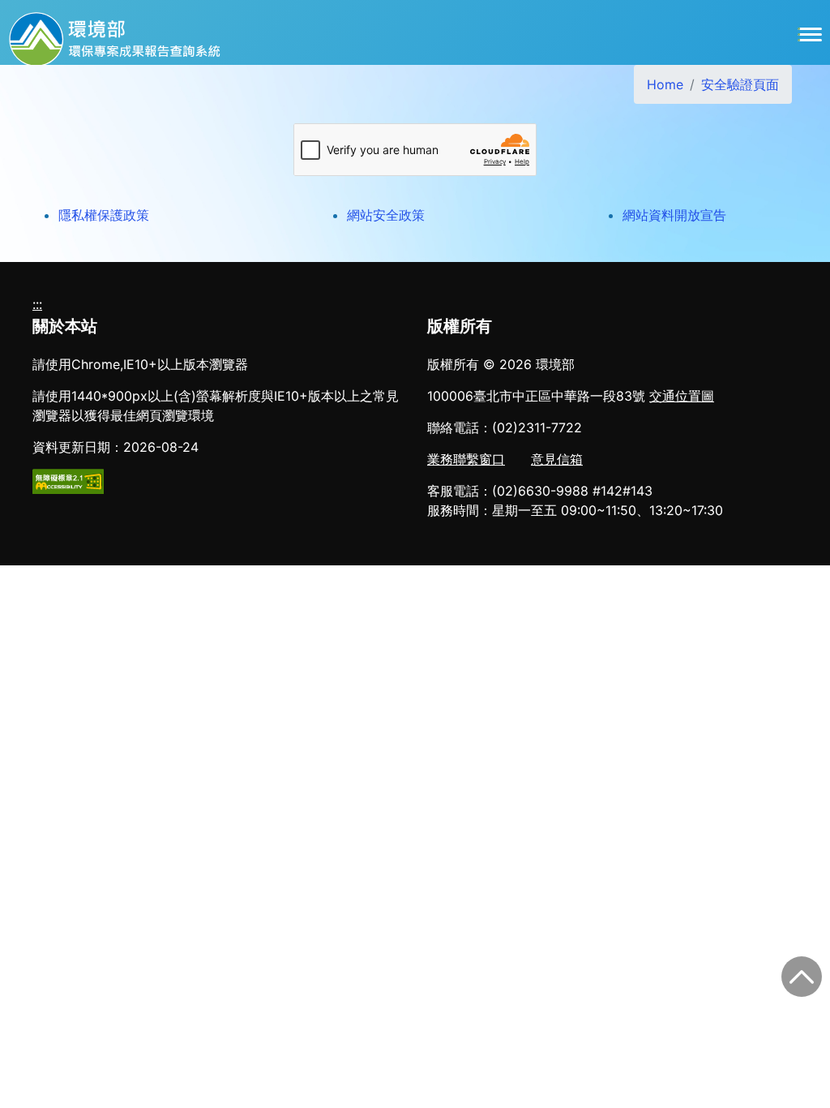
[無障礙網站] (68, 480)
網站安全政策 (386, 215)
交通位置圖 (681, 396)
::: (37, 304)
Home (665, 84)
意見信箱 (557, 459)
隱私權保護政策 (103, 215)
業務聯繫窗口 (466, 459)
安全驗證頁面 (740, 84)
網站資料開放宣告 (674, 215)
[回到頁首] (801, 976)
